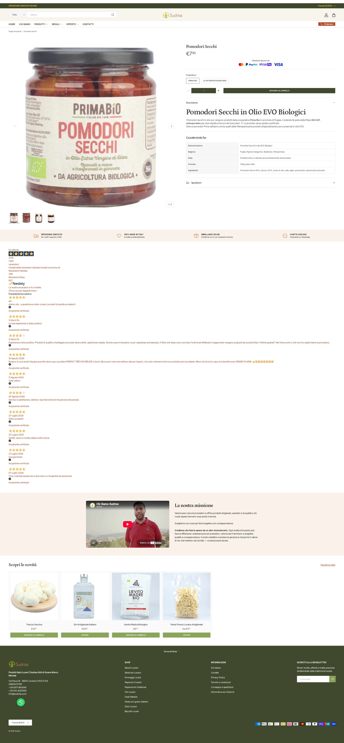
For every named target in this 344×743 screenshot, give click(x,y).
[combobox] (63, 15)
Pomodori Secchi (30, 31)
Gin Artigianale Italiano (85, 624)
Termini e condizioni (221, 682)
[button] (334, 15)
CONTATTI (88, 24)
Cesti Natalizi (131, 696)
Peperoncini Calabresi (135, 687)
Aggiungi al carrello (279, 91)
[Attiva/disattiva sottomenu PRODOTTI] (47, 24)
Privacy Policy (218, 677)
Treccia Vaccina (34, 624)
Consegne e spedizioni (222, 687)
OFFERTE (71, 24)
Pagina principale (15, 31)
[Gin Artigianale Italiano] (85, 596)
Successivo (25, 293)
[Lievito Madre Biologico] (136, 596)
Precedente (14, 293)
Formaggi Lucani (133, 677)
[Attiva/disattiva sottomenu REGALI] (61, 24)
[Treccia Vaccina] (34, 596)
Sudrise (17, 731)
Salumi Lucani (131, 667)
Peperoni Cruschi (133, 682)
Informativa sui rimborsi (222, 692)
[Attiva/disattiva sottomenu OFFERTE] (77, 24)
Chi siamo (216, 667)
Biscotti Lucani (132, 711)
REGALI (56, 24)
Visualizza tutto (327, 564)
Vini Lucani (130, 692)
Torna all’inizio (171, 651)
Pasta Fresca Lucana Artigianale (187, 624)
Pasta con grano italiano (136, 701)
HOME (12, 24)
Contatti (215, 672)
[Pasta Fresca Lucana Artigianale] (186, 596)
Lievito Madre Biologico (136, 624)
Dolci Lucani (131, 706)
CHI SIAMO (24, 24)
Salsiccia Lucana (133, 672)
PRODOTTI (39, 24)
